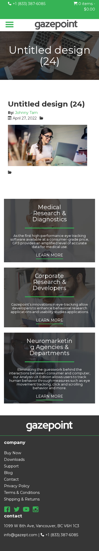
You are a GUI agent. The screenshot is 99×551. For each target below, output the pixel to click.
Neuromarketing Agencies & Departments (49, 347)
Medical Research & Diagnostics (49, 213)
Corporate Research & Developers (49, 282)
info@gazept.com (20, 534)
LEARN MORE (49, 255)
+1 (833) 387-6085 (28, 3)
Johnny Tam (26, 112)
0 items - (86, 6)
